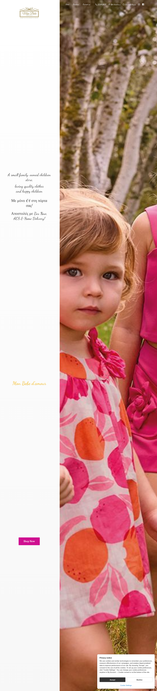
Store (67, 4)
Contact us (86, 4)
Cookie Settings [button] (126, 685)
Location (76, 4)
